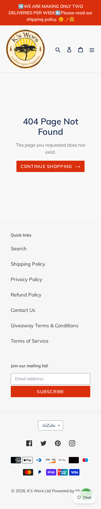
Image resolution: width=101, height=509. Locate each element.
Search (19, 248)
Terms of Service (29, 341)
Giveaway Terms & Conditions (44, 325)
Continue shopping (46, 166)
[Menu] (91, 49)
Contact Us (23, 310)
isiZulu (48, 425)
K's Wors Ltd (39, 490)
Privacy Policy (26, 279)
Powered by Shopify (71, 490)
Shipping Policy (28, 264)
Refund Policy (26, 295)
